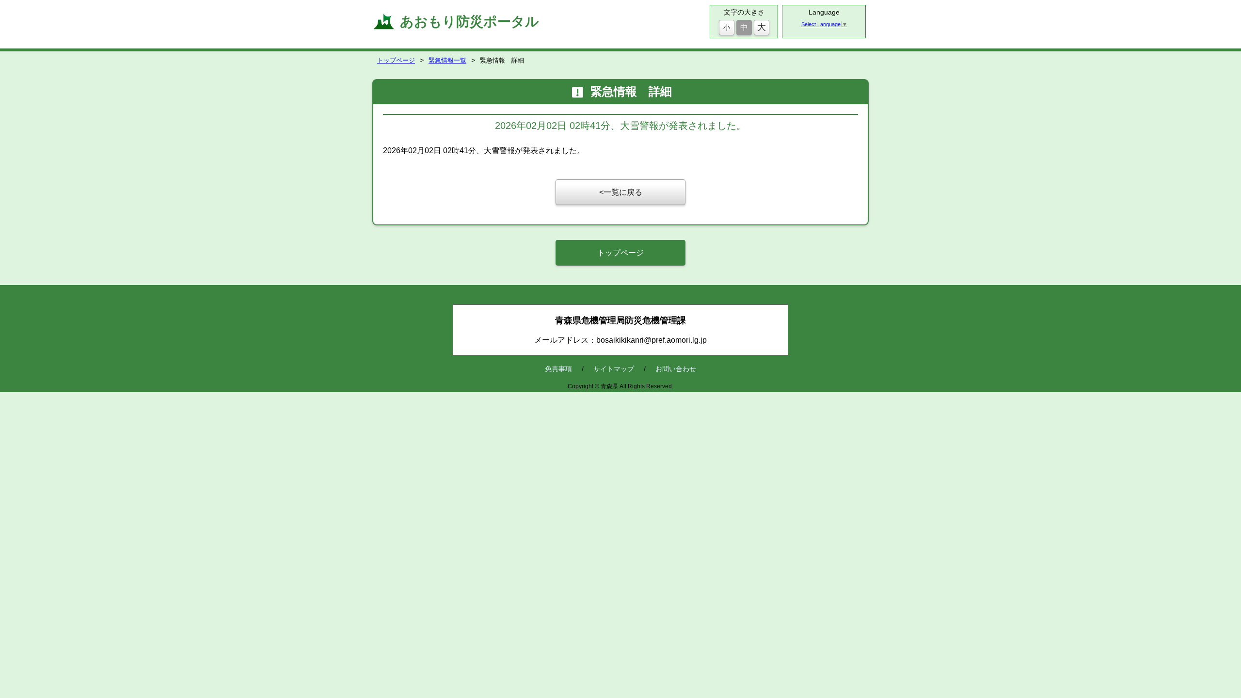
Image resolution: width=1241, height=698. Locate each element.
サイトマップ (613, 369)
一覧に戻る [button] (623, 192)
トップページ (396, 60)
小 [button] (726, 27)
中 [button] (744, 27)
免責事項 (558, 369)
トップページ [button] (620, 253)
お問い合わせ (675, 369)
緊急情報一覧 (447, 60)
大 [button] (761, 27)
